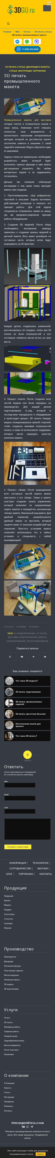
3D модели (8, 984)
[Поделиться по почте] (45, 657)
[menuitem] (48, 2)
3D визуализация (11, 989)
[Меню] (48, 2)
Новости (7, 1088)
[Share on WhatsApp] (10, 657)
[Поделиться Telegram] (33, 657)
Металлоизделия (11, 975)
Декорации (8, 961)
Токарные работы (11, 1031)
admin (35, 627)
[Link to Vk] (23, 1127)
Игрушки (7, 928)
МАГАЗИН (43, 868)
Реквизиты (8, 1106)
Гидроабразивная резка (14, 1041)
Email (6, 794)
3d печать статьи (15, 66)
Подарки (7, 910)
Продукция (8, 896)
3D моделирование (24, 633)
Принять (40, 1154)
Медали (7, 905)
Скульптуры (9, 914)
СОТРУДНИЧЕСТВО (20, 868)
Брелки (7, 900)
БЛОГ (9, 874)
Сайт (6, 807)
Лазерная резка (10, 1036)
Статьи (7, 1092)
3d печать (41, 633)
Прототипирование (37, 641)
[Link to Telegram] (32, 1127)
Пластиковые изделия (13, 971)
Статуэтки (8, 919)
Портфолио (39, 70)
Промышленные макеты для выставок (27, 120)
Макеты (42, 637)
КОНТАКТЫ (45, 874)
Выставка (13, 637)
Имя (5, 781)
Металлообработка (12, 1045)
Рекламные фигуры (12, 966)
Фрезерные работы (12, 1027)
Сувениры (8, 923)
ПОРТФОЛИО (26, 874)
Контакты (8, 1111)
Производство (10, 957)
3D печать (8, 1022)
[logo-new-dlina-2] (23, 10)
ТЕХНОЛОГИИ (40, 863)
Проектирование (16, 641)
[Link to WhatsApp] (27, 1127)
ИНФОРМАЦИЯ (17, 863)
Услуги (7, 1018)
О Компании (9, 1083)
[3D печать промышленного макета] (27, 106)
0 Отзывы (21, 627)
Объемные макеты (12, 980)
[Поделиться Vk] (22, 657)
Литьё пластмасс (11, 1050)
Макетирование (28, 637)
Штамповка (9, 1054)
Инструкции (25, 70)
